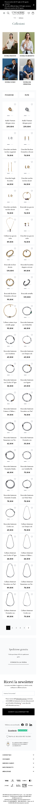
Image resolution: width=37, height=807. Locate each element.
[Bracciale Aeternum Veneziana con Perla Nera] (10, 426)
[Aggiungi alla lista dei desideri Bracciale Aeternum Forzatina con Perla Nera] (32, 392)
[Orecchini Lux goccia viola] (27, 224)
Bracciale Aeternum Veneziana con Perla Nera (10, 438)
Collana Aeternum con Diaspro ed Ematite (27, 525)
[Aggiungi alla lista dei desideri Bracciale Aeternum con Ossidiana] (15, 335)
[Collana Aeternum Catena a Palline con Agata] (27, 541)
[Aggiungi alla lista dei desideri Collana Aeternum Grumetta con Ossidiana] (15, 594)
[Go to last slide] (3, 5)
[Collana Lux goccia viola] (10, 224)
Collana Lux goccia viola (10, 237)
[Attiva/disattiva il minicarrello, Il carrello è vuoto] (33, 13)
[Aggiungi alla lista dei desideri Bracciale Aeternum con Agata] (32, 364)
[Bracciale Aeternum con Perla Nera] (27, 484)
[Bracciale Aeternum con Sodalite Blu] (27, 455)
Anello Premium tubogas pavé (27, 121)
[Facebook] (22, 725)
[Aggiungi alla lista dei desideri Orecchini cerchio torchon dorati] (32, 162)
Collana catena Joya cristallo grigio (10, 323)
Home (15, 17)
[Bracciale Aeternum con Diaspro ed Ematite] (27, 339)
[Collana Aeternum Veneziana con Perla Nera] (27, 570)
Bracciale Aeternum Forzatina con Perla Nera (27, 410)
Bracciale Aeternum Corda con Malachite (10, 525)
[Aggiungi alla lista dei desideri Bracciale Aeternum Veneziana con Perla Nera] (15, 421)
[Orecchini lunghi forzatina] (10, 167)
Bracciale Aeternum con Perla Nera (27, 496)
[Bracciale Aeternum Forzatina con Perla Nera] (27, 397)
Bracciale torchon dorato (10, 266)
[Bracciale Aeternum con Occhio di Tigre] (10, 368)
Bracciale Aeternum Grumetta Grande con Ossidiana (10, 496)
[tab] (8, 144)
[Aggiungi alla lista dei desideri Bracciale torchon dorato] (15, 248)
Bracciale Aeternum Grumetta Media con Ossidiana (10, 467)
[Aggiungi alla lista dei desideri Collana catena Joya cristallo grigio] (15, 306)
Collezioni (21, 17)
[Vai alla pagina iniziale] (18, 13)
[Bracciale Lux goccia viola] (27, 195)
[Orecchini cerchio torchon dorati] (27, 167)
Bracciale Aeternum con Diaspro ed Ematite (27, 352)
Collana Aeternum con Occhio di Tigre (10, 554)
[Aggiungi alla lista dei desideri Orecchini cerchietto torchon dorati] (15, 191)
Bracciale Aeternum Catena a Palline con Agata (10, 410)
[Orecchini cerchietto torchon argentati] (10, 138)
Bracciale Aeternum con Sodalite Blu (27, 467)
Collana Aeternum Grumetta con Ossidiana (10, 611)
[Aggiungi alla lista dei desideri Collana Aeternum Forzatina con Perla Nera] (15, 565)
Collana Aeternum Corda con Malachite (27, 611)
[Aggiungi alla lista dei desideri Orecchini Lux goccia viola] (32, 219)
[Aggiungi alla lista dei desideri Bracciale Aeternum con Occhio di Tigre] (15, 364)
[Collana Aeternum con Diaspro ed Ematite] (27, 512)
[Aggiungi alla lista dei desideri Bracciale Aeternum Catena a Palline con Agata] (15, 392)
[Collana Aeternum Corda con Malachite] (27, 599)
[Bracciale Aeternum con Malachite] (27, 311)
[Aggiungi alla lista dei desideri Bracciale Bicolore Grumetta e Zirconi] (15, 277)
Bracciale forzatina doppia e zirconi (27, 266)
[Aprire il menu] (4, 13)
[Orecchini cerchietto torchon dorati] (10, 195)
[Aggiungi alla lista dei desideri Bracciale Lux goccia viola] (32, 191)
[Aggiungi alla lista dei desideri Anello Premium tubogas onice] (15, 104)
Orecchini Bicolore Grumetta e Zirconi (27, 150)
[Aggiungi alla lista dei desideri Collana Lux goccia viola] (15, 219)
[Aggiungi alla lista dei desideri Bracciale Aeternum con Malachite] (32, 306)
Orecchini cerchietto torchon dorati (10, 208)
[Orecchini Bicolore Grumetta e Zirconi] (27, 138)
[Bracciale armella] (27, 282)
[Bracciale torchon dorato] (10, 253)
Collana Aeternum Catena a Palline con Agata (27, 554)
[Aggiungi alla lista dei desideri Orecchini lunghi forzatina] (15, 162)
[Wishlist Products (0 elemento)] (28, 13)
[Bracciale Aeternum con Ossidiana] (10, 339)
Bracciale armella (27, 293)
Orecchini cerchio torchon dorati (27, 179)
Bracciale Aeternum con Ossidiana (10, 352)
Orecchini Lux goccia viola (27, 237)
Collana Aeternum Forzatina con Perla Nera (10, 583)
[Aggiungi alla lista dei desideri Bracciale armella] (32, 277)
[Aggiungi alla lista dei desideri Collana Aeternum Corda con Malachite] (32, 594)
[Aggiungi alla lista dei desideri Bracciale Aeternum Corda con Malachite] (15, 508)
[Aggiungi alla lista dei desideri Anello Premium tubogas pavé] (32, 104)
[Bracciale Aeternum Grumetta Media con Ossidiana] (10, 455)
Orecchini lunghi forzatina (10, 179)
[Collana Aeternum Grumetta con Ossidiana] (10, 599)
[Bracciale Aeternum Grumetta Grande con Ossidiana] (10, 484)
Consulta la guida (18, 662)
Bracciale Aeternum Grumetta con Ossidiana (27, 438)
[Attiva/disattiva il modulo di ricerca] (8, 13)
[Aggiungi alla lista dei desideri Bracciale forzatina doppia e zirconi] (32, 248)
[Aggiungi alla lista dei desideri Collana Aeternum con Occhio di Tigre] (15, 536)
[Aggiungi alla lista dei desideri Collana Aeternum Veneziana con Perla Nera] (32, 565)
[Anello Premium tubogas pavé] (27, 109)
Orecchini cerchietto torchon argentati (10, 150)
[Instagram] (26, 725)
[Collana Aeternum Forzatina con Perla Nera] (10, 570)
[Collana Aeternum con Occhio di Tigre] (10, 541)
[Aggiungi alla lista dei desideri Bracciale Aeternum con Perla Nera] (32, 479)
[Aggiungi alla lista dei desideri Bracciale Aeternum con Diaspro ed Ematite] (32, 335)
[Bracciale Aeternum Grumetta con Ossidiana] (27, 426)
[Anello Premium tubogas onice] (10, 109)
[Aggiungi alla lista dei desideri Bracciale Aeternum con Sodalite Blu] (32, 450)
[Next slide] (34, 5)
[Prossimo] (28, 628)
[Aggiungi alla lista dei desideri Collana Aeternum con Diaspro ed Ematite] (32, 508)
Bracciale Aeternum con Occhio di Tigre (10, 381)
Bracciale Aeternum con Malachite (27, 323)
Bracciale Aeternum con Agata (27, 381)
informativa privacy (21, 699)
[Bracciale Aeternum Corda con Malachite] (10, 512)
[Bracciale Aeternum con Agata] (27, 368)
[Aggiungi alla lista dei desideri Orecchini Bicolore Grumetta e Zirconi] (32, 133)
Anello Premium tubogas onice (10, 121)
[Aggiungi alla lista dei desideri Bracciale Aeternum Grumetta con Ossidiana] (32, 421)
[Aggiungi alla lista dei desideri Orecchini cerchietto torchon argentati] (15, 133)
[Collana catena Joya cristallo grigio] (10, 311)
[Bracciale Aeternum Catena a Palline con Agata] (10, 397)
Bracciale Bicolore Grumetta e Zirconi (10, 294)
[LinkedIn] (30, 725)
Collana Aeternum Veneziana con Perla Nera (27, 583)
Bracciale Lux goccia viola (27, 208)
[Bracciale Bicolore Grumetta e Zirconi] (10, 282)
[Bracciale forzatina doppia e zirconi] (27, 253)
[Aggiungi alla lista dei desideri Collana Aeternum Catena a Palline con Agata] (32, 536)
